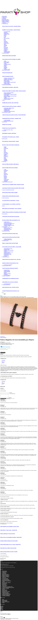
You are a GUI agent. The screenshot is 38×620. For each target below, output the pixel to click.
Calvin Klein (6, 170)
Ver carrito (2, 617)
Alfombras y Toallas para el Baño (9, 225)
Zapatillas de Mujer (7, 110)
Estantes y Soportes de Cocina (8, 251)
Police (5, 157)
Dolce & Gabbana (6, 38)
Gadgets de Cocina (7, 252)
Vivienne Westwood (7, 52)
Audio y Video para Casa (7, 222)
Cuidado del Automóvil (5, 256)
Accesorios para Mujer (5, 579)
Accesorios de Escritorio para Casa (9, 223)
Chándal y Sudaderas (7, 99)
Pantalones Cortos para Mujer (8, 79)
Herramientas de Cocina (7, 253)
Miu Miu (5, 44)
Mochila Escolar (4, 121)
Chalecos (5, 97)
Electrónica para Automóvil (8, 264)
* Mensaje (9, 397)
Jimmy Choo (6, 42)
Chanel (5, 36)
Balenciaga (5, 32)
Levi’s (5, 175)
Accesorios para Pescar (7, 283)
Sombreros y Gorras (7, 69)
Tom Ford (5, 177)
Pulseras (5, 68)
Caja (4, 617)
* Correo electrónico (12, 393)
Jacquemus (5, 41)
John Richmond (6, 43)
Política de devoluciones (5, 601)
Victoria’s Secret (6, 179)
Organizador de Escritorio (8, 229)
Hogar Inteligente (4, 213)
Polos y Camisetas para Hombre (8, 92)
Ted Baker (5, 159)
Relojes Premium (4, 138)
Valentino (5, 50)
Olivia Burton (6, 156)
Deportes (3, 205)
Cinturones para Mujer (7, 64)
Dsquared (5, 171)
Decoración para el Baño (7, 224)
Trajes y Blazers (6, 95)
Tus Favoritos (4, 18)
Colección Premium (5, 23)
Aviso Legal (4, 22)
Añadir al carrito (3, 352)
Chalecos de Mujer (7, 81)
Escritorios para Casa (7, 228)
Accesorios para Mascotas (6, 284)
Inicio (1, 336)
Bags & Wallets (6, 62)
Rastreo (3, 602)
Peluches (5, 272)
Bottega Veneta (6, 33)
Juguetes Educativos (7, 270)
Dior (4, 37)
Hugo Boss (5, 152)
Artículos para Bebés (7, 120)
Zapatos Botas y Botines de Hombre (9, 111)
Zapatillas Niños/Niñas (7, 108)
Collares (5, 63)
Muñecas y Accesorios (7, 273)
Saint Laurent (6, 180)
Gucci (5, 40)
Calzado (3, 581)
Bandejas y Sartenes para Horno (8, 250)
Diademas (5, 65)
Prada (5, 46)
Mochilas (5, 66)
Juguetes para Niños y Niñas (6, 265)
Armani (5, 147)
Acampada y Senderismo (6, 275)
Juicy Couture (6, 153)
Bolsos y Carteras (6, 61)
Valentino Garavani (7, 51)
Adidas (5, 146)
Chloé (5, 35)
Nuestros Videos (4, 571)
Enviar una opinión (3, 398)
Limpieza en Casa (6, 221)
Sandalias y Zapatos (7, 96)
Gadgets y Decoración (5, 197)
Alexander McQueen (7, 31)
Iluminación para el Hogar (6, 591)
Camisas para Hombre (7, 93)
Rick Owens (6, 47)
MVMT (5, 155)
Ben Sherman (6, 148)
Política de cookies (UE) (5, 20)
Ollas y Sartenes (6, 255)
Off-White (5, 45)
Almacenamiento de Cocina (8, 248)
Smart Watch (4, 130)
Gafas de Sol (4, 161)
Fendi (5, 39)
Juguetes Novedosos (7, 271)
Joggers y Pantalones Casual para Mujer (10, 82)
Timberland (5, 160)
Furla (5, 150)
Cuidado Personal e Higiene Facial (7, 181)
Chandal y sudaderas (7, 83)
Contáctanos (4, 17)
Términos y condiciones (5, 576)
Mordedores (6, 274)
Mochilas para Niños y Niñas (8, 129)
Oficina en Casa (4, 226)
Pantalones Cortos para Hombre (8, 98)
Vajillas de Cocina (6, 249)
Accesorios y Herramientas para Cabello (8, 189)
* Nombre (10, 392)
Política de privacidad (5, 21)
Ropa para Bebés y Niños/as (6, 112)
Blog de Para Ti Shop (5, 19)
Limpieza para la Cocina (7, 254)
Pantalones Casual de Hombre (6, 84)
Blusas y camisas (6, 80)
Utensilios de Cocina (5, 240)
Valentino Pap (6, 49)
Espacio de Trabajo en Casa (8, 227)
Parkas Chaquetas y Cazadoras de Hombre (10, 94)
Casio (5, 149)
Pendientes (5, 67)
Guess (5, 151)
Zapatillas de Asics (7, 109)
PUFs (3, 599)
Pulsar (5, 158)
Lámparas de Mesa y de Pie (8, 239)
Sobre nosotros (4, 16)
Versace (5, 178)
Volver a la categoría (3, 337)
